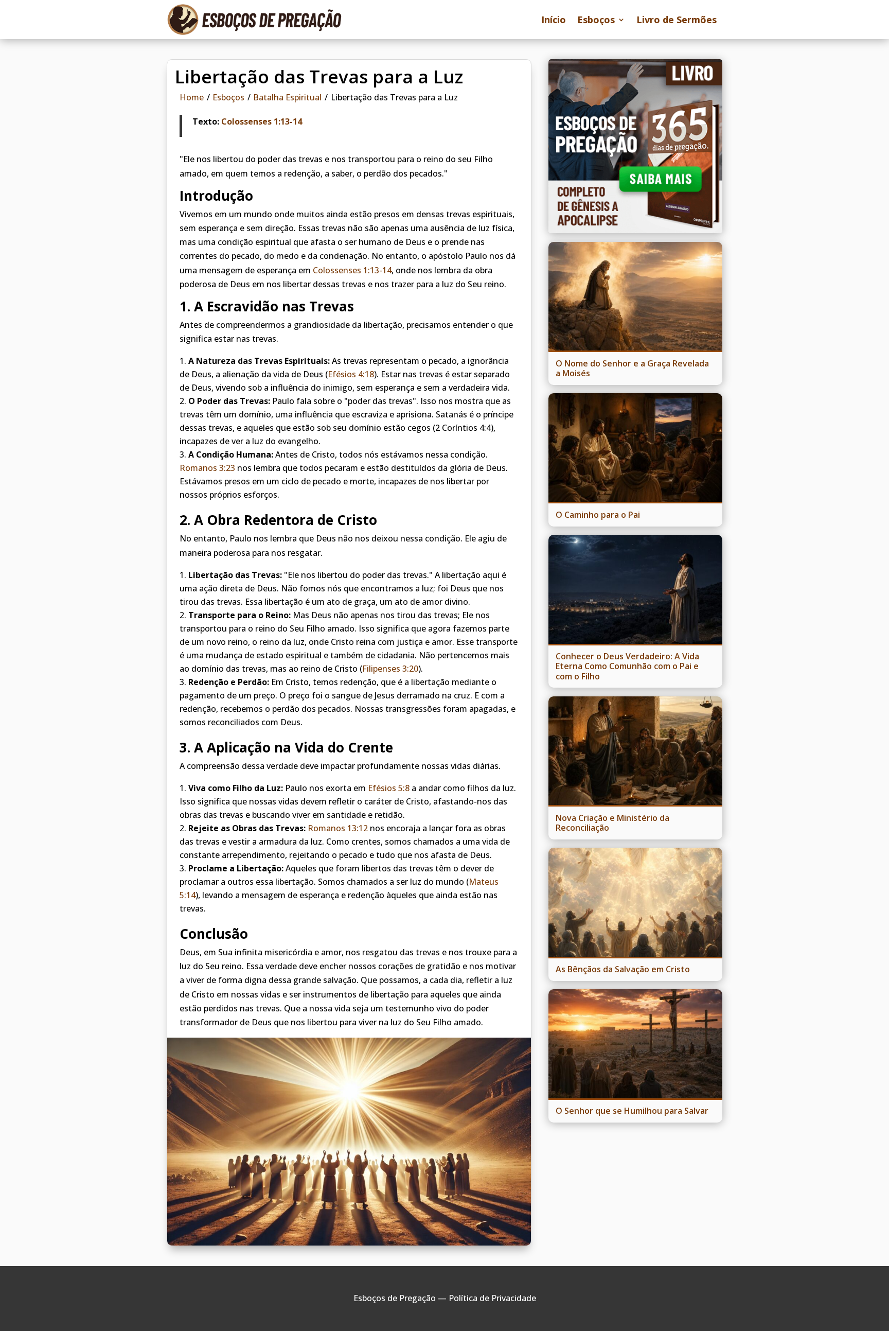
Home (192, 97)
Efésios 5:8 (389, 788)
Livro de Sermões (676, 19)
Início (553, 19)
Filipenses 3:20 (390, 668)
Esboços (596, 19)
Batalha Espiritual (287, 97)
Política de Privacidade (492, 1298)
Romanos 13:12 (338, 828)
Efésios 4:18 (351, 374)
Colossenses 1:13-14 (261, 121)
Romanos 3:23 (207, 468)
